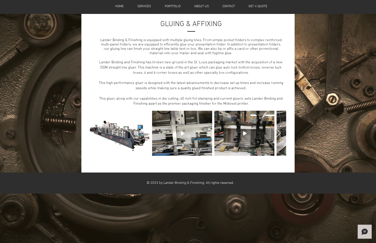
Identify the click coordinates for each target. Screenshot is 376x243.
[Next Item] (278, 133)
